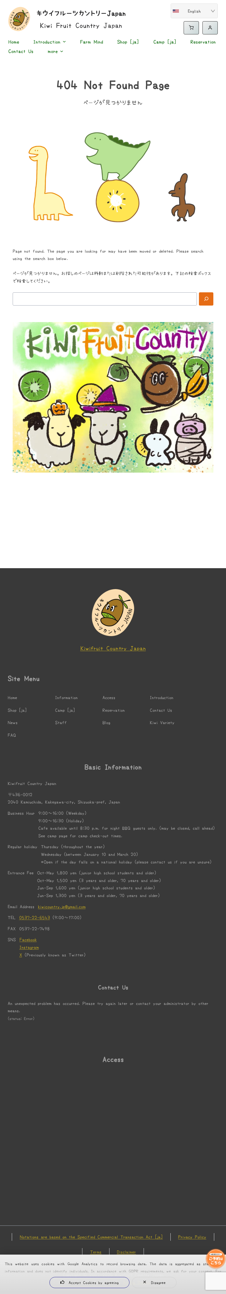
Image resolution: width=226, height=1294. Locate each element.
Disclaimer (126, 1251)
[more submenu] (60, 51)
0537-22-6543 (34, 917)
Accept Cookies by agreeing (94, 1282)
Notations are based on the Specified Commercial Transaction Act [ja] (91, 1236)
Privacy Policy (192, 1236)
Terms (96, 1251)
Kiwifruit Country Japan (113, 648)
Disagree (158, 1282)
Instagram (29, 947)
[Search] (206, 299)
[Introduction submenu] (63, 41)
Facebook (28, 939)
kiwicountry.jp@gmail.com (62, 906)
